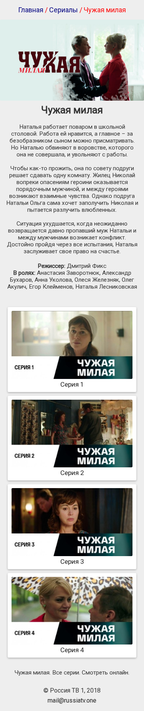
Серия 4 (72, 650)
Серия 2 (72, 473)
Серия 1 (72, 384)
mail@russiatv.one (72, 700)
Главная (30, 10)
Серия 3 (72, 561)
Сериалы (63, 10)
